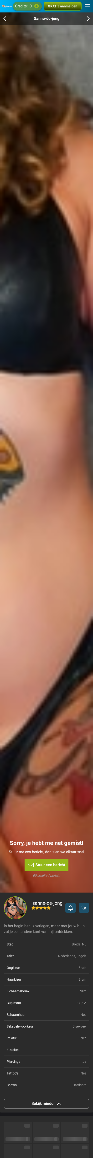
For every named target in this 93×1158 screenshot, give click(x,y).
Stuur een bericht (50, 865)
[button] (70, 908)
